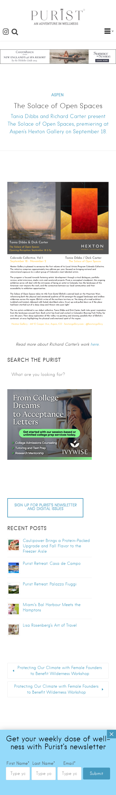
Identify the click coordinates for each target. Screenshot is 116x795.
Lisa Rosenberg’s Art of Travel (50, 625)
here (94, 344)
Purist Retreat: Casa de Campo (52, 563)
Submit (96, 773)
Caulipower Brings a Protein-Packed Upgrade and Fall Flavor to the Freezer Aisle (56, 546)
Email (69, 763)
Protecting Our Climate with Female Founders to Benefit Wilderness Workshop (59, 670)
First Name (17, 763)
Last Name (43, 763)
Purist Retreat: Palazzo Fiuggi (50, 584)
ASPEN (57, 94)
